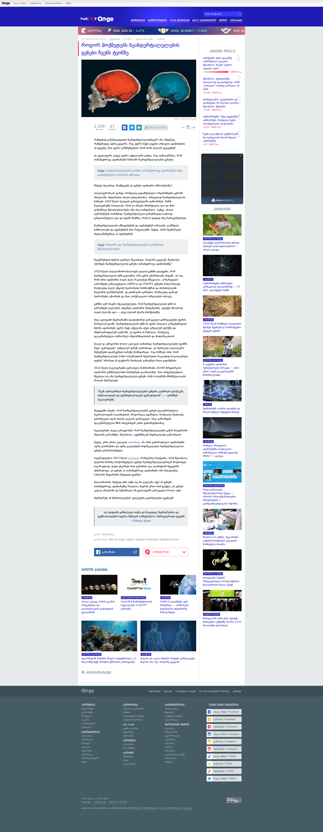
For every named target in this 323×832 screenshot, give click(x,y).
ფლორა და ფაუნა (144, 39)
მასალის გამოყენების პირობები (214, 691)
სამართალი (87, 754)
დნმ (111, 539)
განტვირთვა (36, 3)
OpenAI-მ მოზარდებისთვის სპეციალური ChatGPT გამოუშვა (140, 593)
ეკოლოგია (86, 735)
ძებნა (68, 3)
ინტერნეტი (128, 732)
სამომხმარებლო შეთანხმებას (141, 808)
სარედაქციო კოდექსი (186, 691)
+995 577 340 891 (117, 802)
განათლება (87, 739)
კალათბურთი (130, 764)
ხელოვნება (128, 744)
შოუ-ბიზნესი (129, 748)
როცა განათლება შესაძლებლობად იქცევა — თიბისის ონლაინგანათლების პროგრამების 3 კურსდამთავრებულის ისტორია (222, 483)
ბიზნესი (126, 712)
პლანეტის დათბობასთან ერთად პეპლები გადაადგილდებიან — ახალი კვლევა (222, 232)
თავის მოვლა (171, 719)
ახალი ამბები (19, 3)
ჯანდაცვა (85, 743)
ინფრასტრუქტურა (90, 758)
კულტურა (129, 740)
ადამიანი (160, 39)
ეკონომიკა (130, 704)
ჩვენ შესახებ (155, 691)
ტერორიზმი (87, 712)
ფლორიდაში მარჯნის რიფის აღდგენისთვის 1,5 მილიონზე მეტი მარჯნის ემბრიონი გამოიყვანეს (110, 642)
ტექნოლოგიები (157, 20)
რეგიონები (86, 750)
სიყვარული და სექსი (175, 754)
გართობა (169, 743)
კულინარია (170, 739)
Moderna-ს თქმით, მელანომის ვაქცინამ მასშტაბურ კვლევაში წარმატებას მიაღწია (222, 527)
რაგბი (126, 760)
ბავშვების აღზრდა (174, 716)
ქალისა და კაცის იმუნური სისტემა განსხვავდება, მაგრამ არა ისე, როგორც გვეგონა (170, 642)
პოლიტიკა (88, 704)
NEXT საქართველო (204, 20)
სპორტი (128, 752)
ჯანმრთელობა (175, 704)
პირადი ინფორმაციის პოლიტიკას (176, 808)
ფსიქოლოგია (171, 708)
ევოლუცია (120, 539)
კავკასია (85, 719)
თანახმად (134, 442)
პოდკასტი (236, 20)
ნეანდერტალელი (169, 539)
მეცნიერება (138, 20)
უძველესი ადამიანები (146, 539)
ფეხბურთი (128, 756)
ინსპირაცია (170, 758)
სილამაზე (169, 728)
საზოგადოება (90, 732)
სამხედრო (86, 727)
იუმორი (168, 747)
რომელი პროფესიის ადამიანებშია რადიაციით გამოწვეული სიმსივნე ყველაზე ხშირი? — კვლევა (222, 437)
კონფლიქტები (88, 723)
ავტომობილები (172, 735)
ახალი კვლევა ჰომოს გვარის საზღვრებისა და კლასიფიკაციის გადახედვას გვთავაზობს (101, 594)
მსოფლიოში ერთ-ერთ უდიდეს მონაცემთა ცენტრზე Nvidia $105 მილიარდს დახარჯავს (222, 608)
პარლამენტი (87, 708)
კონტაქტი (237, 691)
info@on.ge (100, 802)
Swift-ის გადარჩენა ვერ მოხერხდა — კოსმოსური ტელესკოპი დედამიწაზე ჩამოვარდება (180, 594)
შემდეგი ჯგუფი (142, 520)
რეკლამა (168, 691)
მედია (84, 762)
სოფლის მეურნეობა (133, 719)
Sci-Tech (128, 39)
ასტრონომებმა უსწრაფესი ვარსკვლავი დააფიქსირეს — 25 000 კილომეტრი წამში (222, 273)
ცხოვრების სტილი (177, 724)
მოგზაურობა (171, 732)
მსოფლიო (86, 716)
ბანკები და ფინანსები (133, 708)
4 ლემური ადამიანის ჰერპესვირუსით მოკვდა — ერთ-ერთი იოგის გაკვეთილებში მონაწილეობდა (222, 356)
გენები (130, 539)
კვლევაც (133, 458)
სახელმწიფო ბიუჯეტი (133, 716)
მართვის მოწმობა (54, 3)
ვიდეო (223, 20)
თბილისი (85, 747)
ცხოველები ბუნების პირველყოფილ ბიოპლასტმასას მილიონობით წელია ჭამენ (222, 568)
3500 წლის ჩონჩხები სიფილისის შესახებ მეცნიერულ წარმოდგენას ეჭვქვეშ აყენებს (222, 314)
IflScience (108, 534)
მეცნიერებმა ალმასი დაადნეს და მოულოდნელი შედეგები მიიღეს (222, 397)
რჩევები (169, 762)
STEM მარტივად (180, 20)
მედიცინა (169, 712)
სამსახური (170, 750)
